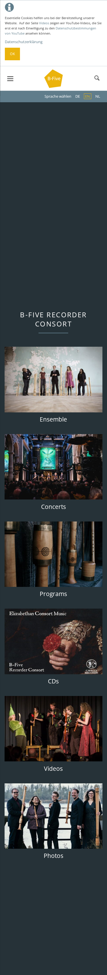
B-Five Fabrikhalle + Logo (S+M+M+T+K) (53, 59)
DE (77, 96)
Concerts (53, 507)
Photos (53, 856)
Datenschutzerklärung (24, 41)
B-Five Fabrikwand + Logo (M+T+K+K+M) (58, 59)
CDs (53, 681)
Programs (53, 594)
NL (97, 96)
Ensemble (53, 419)
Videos (44, 23)
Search (97, 78)
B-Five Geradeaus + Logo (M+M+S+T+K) (49, 59)
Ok (12, 53)
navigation (10, 78)
